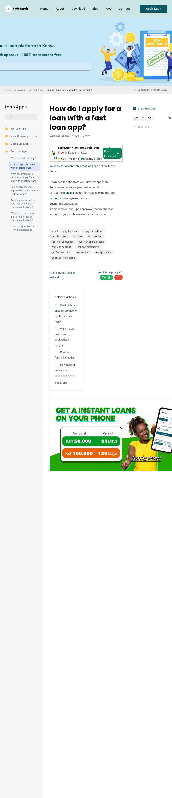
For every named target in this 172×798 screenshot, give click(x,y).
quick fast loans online (63, 257)
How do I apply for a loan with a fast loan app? (23, 166)
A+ (149, 117)
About (60, 8)
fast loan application (62, 241)
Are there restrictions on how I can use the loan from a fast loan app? (23, 203)
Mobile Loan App (19, 143)
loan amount (82, 252)
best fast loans (60, 236)
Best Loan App (18, 128)
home (44, 8)
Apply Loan (153, 8)
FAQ (109, 8)
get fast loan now (61, 252)
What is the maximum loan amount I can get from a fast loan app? (22, 217)
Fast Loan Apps (18, 151)
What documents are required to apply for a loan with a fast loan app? (24, 177)
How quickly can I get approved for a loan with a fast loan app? (24, 190)
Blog (95, 8)
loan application (103, 252)
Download (79, 8)
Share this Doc (146, 108)
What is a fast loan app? (23, 158)
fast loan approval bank (91, 241)
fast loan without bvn (88, 247)
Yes (106, 277)
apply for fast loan (93, 231)
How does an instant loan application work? (65, 370)
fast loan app (90, 166)
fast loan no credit (61, 247)
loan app (68, 192)
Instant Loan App (19, 136)
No (118, 277)
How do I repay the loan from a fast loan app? (23, 228)
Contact (125, 8)
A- (136, 117)
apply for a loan (63, 166)
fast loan (78, 236)
